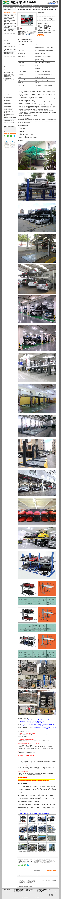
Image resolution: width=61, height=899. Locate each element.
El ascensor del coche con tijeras (9, 68)
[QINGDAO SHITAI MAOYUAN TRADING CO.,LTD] (57, 3)
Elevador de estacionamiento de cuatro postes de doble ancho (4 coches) (9, 34)
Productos (8, 5)
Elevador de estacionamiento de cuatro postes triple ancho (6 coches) (9, 39)
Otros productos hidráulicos (8, 122)
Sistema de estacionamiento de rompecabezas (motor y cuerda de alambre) (9, 93)
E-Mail (50, 893)
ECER (38, 897)
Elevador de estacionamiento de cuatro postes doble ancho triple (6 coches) (9, 57)
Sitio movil (51, 895)
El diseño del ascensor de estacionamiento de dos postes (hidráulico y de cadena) (9, 79)
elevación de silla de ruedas (8, 120)
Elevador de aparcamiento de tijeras (10, 23)
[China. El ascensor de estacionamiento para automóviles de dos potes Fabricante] (6, 2)
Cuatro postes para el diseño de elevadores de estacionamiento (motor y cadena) (9, 75)
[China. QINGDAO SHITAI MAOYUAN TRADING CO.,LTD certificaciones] (7, 147)
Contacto (35, 5)
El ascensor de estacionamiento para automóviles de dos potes (20, 7)
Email (57, 2)
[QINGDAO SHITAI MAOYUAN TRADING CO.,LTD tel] (5, 139)
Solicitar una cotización (52, 2)
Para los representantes (8, 124)
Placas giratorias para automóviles (10, 117)
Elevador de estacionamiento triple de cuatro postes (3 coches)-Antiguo (42, 890)
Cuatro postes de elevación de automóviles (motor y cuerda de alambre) (9, 30)
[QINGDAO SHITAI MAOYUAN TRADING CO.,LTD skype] (15, 137)
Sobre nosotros (14, 5)
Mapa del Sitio (51, 894)
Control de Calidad (29, 5)
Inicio (4, 5)
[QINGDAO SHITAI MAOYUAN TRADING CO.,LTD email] (5, 137)
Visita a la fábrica (22, 5)
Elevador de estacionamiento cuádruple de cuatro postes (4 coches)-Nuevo (9, 53)
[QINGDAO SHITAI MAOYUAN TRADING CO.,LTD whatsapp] (8, 137)
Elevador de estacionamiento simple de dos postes (27, 886)
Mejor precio (28, 34)
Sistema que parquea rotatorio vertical (29, 890)
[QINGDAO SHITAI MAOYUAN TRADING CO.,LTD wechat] (11, 137)
